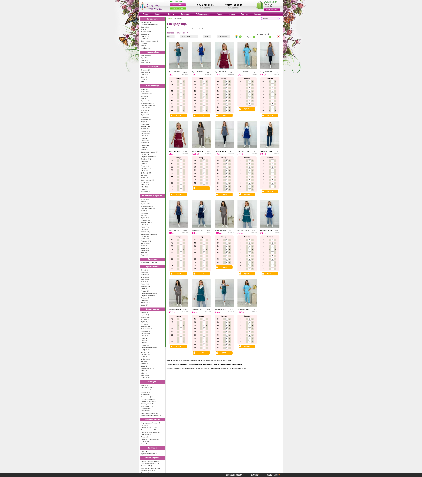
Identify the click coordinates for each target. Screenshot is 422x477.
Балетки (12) (145, 27)
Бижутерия (152, 448)
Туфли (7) (144, 79)
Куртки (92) (144, 322)
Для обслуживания (173, 28)
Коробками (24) (146, 62)
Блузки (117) (145, 315)
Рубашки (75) (145, 345)
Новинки (171, 14)
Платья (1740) (145, 140)
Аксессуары (152, 382)
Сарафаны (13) (145, 350)
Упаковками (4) (145, 192)
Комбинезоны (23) (146, 222)
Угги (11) (143, 46)
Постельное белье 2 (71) (148, 430)
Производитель (222, 36)
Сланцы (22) (145, 36)
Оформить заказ (271, 9)
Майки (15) (144, 336)
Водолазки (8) (145, 317)
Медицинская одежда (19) (149, 262)
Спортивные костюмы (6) (149, 347)
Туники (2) (144, 357)
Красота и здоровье (152, 458)
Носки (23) (144, 138)
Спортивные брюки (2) (148, 295)
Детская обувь (152, 67)
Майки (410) (144, 136)
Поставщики (185, 14)
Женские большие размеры (152, 196)
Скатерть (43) (145, 441)
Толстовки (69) (145, 298)
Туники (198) (145, 166)
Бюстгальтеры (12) (146, 94)
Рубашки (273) (145, 232)
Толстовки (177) (146, 241)
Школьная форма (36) (147, 368)
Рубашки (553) (145, 150)
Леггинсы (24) (145, 333)
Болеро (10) (144, 98)
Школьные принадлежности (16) (151, 415)
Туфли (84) (144, 43)
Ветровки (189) (145, 143)
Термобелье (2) (145, 161)
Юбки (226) (144, 187)
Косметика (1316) (146, 466)
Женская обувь (152, 19)
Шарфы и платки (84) (147, 180)
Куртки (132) (145, 284)
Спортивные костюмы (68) (149, 234)
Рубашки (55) (145, 291)
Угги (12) (143, 81)
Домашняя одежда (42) (148, 105)
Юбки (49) (144, 373)
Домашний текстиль (152, 420)
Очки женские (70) (147, 397)
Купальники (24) (146, 131)
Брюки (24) (144, 270)
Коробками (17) (146, 48)
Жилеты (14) (145, 279)
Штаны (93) (144, 370)
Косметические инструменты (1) (151, 468)
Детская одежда (152, 309)
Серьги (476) (145, 451)
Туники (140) (145, 239)
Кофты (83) (144, 324)
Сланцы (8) (144, 60)
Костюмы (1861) (146, 220)
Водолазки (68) (145, 101)
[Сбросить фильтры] (278, 36)
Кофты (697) (144, 112)
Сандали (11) (145, 39)
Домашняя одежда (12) (148, 208)
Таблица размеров (203, 14)
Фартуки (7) (144, 361)
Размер (206, 36)
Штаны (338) (145, 250)
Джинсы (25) (145, 277)
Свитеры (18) (145, 352)
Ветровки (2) (145, 275)
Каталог (158, 14)
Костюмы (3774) (146, 117)
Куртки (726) (145, 218)
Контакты (257, 14)
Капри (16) (144, 122)
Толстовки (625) (146, 168)
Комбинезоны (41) (146, 329)
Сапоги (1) (144, 77)
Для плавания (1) (146, 390)
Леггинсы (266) (145, 133)
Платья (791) (145, 227)
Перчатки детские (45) (148, 399)
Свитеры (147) (145, 154)
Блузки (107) (145, 199)
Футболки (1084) (146, 173)
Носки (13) (144, 338)
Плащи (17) (144, 189)
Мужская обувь (153, 52)
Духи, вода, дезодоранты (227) (150, 463)
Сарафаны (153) (146, 159)
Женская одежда (152, 86)
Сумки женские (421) (147, 406)
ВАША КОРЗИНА (270, 2)
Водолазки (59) (145, 204)
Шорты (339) (145, 182)
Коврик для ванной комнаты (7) (150, 423)
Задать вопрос (178, 5)
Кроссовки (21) (145, 72)
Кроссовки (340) (146, 32)
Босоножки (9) (145, 70)
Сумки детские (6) (146, 411)
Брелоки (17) (145, 385)
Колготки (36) (145, 124)
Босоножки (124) (146, 22)
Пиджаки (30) (145, 229)
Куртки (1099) (145, 115)
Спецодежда (152, 259)
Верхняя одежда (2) (147, 206)
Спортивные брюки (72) (148, 156)
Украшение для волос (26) (149, 454)
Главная (146, 14)
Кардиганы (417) (146, 213)
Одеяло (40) (144, 425)
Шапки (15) (144, 364)
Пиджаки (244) (145, 145)
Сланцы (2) (144, 74)
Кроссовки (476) (146, 55)
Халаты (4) (144, 246)
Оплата (232, 14)
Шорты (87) (144, 305)
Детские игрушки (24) (147, 387)
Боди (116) (144, 89)
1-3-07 (185, 72)
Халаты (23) (144, 178)
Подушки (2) (145, 437)
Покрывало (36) (146, 434)
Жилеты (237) (145, 211)
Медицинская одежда (196, 28)
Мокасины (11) (145, 34)
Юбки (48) (144, 253)
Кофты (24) (144, 281)
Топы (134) (144, 170)
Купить (178, 115)
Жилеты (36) (145, 375)
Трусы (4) (144, 164)
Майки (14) (144, 225)
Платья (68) (144, 340)
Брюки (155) (144, 201)
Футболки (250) (145, 302)
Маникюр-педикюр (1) (148, 470)
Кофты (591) (144, 215)
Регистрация (179, 1)
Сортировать (185, 36)
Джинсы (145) (145, 378)
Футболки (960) (145, 243)
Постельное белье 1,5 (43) (149, 427)
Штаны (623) (145, 184)
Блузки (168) (145, 91)
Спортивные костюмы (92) (149, 293)
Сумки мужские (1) (147, 408)
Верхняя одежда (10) (147, 103)
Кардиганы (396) (146, 119)
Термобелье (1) (145, 300)
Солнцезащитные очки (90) (149, 413)
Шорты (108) (145, 248)
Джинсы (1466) (145, 108)
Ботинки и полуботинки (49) (149, 25)
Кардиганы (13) (145, 331)
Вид (168, 36)
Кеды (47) (144, 29)
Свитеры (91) (145, 236)
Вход (172, 1)
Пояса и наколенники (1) (148, 401)
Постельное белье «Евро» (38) (150, 432)
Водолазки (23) (145, 272)
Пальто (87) (144, 147)
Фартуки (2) (144, 175)
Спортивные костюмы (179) (149, 152)
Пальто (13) (144, 255)
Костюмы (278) (145, 326)
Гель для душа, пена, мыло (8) (150, 461)
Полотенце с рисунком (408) (150, 439)
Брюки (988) (144, 96)
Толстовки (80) (145, 354)
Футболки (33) (145, 359)
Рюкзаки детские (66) (147, 404)
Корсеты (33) (145, 129)
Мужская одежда (152, 267)
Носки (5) (144, 288)
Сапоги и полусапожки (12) (149, 41)
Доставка (244, 14)
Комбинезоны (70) (146, 126)
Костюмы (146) (145, 286)
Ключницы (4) (145, 394)
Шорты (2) (144, 366)
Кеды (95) (144, 58)
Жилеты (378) (145, 110)
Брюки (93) (144, 312)
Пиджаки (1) (144, 343)
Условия (220, 14)
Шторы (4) (144, 444)
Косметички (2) (145, 392)
